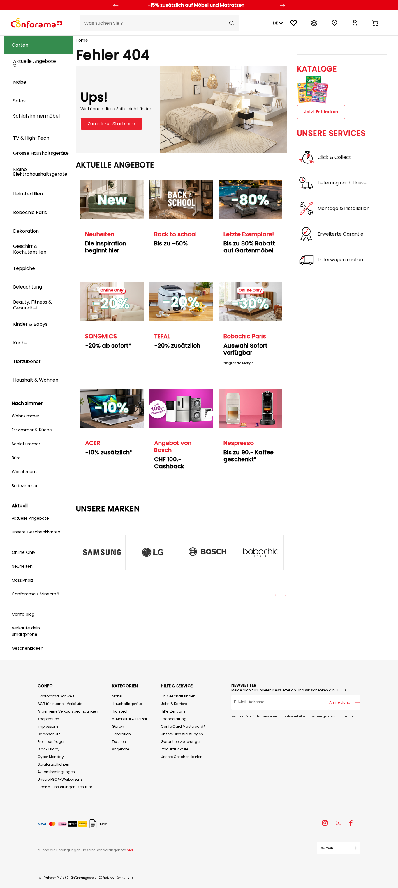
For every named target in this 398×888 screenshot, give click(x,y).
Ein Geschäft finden (178, 696)
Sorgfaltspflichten (53, 764)
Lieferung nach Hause (342, 183)
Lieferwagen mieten (340, 259)
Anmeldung (340, 702)
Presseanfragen (52, 741)
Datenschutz (49, 734)
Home (82, 40)
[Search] (232, 23)
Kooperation (48, 718)
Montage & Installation (343, 208)
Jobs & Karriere (174, 703)
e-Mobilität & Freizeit (129, 718)
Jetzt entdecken (321, 112)
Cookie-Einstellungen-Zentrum (65, 786)
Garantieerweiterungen (181, 741)
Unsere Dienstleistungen (182, 734)
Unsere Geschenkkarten (181, 756)
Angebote (120, 749)
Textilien (119, 741)
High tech (120, 711)
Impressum (48, 726)
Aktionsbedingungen (56, 771)
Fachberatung (173, 718)
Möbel (117, 696)
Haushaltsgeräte (127, 703)
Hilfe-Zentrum (173, 711)
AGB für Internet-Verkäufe (60, 703)
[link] (354, 23)
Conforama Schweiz (56, 696)
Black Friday (48, 749)
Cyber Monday (51, 756)
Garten (118, 726)
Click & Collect (334, 157)
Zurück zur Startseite (111, 123)
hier (130, 850)
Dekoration (121, 734)
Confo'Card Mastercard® (183, 726)
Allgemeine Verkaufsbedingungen (68, 711)
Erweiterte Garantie (340, 234)
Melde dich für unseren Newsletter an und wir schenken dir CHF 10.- (290, 690)
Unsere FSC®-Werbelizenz (60, 779)
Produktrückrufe (174, 749)
